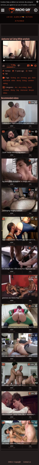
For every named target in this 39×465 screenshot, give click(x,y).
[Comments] (28, 65)
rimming (24, 78)
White (5, 93)
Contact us (27, 462)
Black (30, 87)
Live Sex (9, 17)
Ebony (13, 90)
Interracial (23, 90)
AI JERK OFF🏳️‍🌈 (19, 17)
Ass (16, 87)
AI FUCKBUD (19, 21)
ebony (19, 80)
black (34, 78)
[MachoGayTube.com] (19, 10)
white (13, 80)
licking (24, 80)
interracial (6, 80)
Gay (17, 90)
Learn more (32, 5)
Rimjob (31, 90)
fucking (13, 78)
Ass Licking (22, 87)
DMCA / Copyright (14, 462)
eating (5, 83)
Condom (6, 90)
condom (31, 80)
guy (29, 78)
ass (18, 78)
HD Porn (28, 17)
